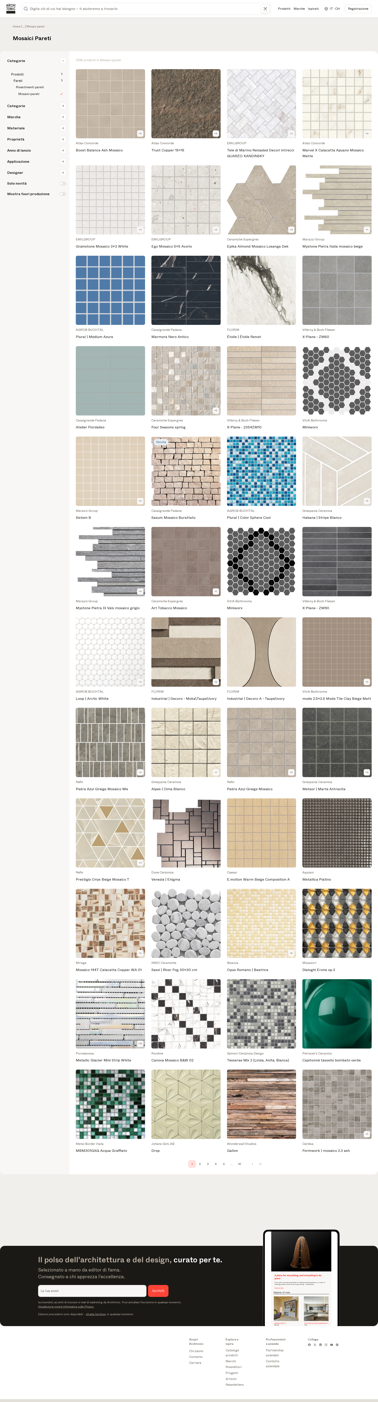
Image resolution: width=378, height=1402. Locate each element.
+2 (291, 133)
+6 (215, 410)
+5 (215, 682)
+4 (215, 133)
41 (239, 1164)
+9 (140, 133)
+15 (140, 1043)
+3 (140, 229)
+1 (367, 229)
